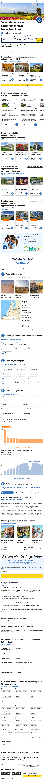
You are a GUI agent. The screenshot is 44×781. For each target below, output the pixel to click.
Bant (9, 734)
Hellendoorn (18, 725)
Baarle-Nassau (33, 720)
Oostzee (3, 757)
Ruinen (23, 708)
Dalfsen (25, 725)
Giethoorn (18, 720)
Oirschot (32, 722)
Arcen (24, 691)
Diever (17, 708)
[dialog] (32, 767)
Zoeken (39, 40)
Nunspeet (4, 722)
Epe (3, 725)
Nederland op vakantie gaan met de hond (19, 507)
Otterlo (33, 605)
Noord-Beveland (5, 699)
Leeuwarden (38, 694)
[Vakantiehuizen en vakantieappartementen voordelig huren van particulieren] (2, 1)
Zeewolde (4, 734)
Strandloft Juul (5, 75)
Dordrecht (33, 713)
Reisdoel (4, 39)
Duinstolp (32, 75)
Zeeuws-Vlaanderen (6, 691)
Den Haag (39, 708)
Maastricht (18, 691)
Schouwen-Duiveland (6, 696)
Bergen (10, 711)
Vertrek (24, 39)
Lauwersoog (33, 732)
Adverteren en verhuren (37, 755)
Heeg (32, 696)
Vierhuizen (39, 737)
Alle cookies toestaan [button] (32, 775)
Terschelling (33, 691)
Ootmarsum (18, 722)
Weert (17, 696)
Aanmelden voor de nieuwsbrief (22, 576)
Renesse (5, 631)
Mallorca (3, 759)
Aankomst (19, 39)
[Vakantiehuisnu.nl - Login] (40, 1)
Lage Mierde (33, 725)
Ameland (18, 590)
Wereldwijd (3, 762)
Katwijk (38, 711)
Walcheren (4, 694)
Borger (17, 711)
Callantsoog (4, 711)
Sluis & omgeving (11, 631)
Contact (20, 764)
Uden (40, 720)
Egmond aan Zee (24, 590)
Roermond (23, 694)
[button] (42, 1)
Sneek (32, 694)
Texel (30, 590)
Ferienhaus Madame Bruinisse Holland (20, 75)
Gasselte (23, 711)
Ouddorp (32, 711)
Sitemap (3, 764)
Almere (3, 732)
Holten (25, 722)
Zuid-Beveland (5, 701)
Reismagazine (21, 759)
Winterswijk (4, 720)
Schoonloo (38, 605)
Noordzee (3, 755)
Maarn (9, 744)
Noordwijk (33, 708)
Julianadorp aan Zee (6, 713)
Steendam (33, 737)
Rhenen (3, 744)
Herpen (38, 722)
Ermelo (10, 722)
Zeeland (31, 502)
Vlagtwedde (33, 734)
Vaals (17, 694)
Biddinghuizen (29, 605)
